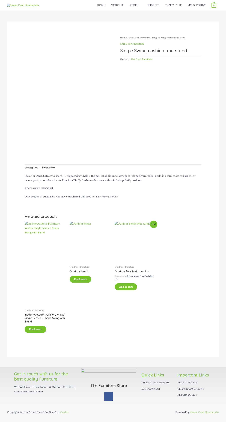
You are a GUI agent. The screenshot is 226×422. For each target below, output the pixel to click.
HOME (101, 5)
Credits (64, 412)
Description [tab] (31, 167)
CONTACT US (173, 5)
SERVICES (153, 5)
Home (123, 37)
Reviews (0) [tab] (48, 167)
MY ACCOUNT (197, 5)
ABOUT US (117, 5)
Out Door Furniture (139, 37)
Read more (35, 329)
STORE (134, 5)
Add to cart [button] (126, 286)
